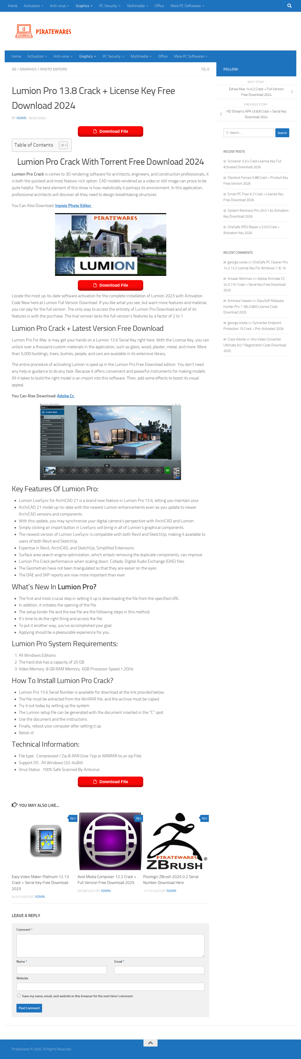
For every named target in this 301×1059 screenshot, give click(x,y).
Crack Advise (237, 339)
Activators (32, 6)
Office (159, 6)
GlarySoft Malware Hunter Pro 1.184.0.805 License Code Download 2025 (253, 306)
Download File (113, 131)
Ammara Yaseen (240, 301)
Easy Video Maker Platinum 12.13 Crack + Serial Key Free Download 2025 (40, 882)
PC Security (108, 6)
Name (21, 962)
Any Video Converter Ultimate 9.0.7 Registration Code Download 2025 (254, 345)
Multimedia (136, 6)
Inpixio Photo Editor (73, 205)
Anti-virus (58, 6)
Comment (24, 930)
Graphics (82, 6)
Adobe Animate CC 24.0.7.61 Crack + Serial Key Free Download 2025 (254, 284)
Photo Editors (53, 69)
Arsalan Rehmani (240, 279)
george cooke (238, 262)
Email (119, 962)
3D (14, 69)
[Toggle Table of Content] (61, 145)
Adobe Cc (66, 396)
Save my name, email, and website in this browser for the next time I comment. (77, 996)
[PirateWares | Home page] (45, 31)
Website (22, 978)
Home (12, 6)
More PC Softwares (185, 6)
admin (21, 118)
